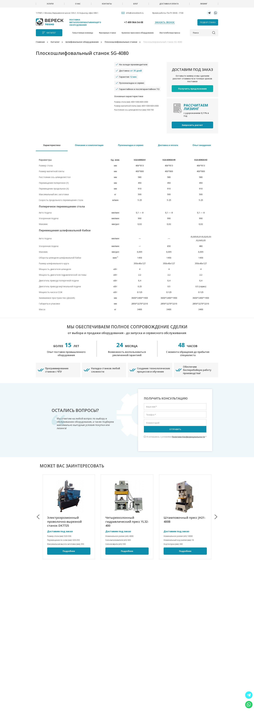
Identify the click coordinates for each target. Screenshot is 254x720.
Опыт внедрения (202, 145)
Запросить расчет (192, 125)
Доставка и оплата (169, 3)
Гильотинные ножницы (82, 33)
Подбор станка (207, 22)
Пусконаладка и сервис (130, 145)
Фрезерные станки (107, 33)
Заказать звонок (164, 22)
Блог (135, 3)
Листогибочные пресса (169, 33)
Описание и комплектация (89, 145)
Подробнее (69, 551)
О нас (77, 3)
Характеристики (51, 145)
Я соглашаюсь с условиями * (175, 436)
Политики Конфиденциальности (188, 436)
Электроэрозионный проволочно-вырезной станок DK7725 (64, 522)
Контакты (107, 3)
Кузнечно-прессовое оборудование (138, 33)
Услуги (50, 3)
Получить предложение (192, 88)
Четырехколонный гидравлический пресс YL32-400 (127, 522)
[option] (69, 516)
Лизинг (203, 3)
